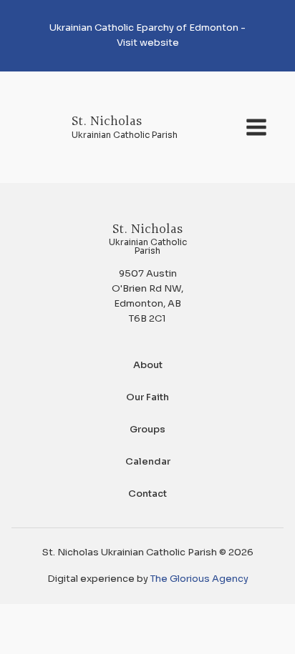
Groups (147, 429)
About (148, 365)
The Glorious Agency (199, 579)
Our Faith (147, 397)
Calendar (147, 461)
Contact (147, 493)
